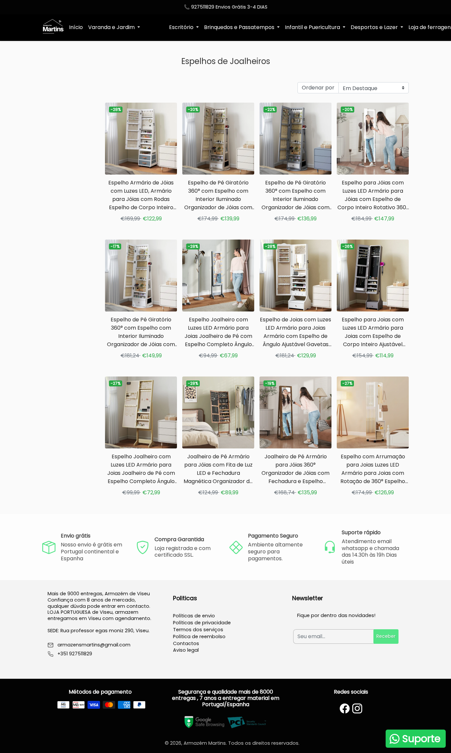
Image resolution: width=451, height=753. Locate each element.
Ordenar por (318, 87)
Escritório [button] (182, 27)
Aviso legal (186, 650)
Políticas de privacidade (202, 622)
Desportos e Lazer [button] (375, 27)
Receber (386, 636)
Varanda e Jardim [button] (112, 27)
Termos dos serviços (198, 629)
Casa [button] (152, 27)
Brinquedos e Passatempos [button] (240, 27)
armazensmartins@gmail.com (93, 645)
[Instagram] (357, 708)
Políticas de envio (194, 615)
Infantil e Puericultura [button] (313, 27)
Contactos (186, 643)
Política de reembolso (199, 636)
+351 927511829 (74, 654)
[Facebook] (344, 708)
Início (76, 27)
